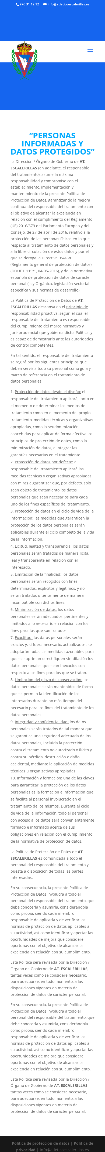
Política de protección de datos (40, 1143)
